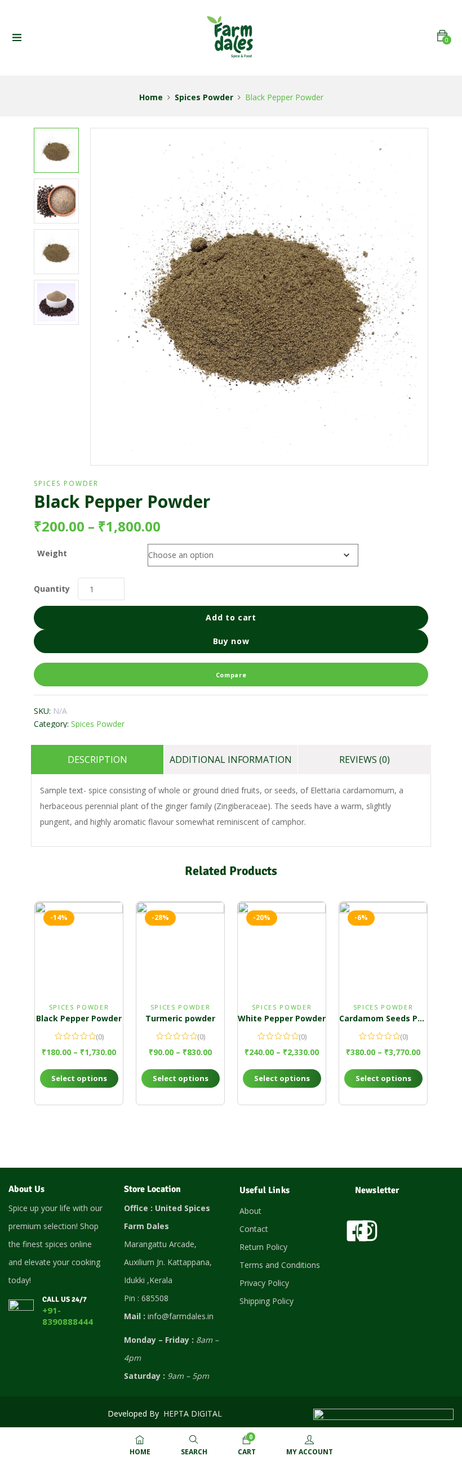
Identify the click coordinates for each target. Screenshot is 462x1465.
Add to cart (231, 617)
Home (151, 97)
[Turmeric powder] (180, 946)
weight (52, 553)
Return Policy (263, 1246)
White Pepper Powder (282, 1018)
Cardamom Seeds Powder (391, 1018)
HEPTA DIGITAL (193, 1413)
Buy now (231, 641)
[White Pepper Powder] (282, 946)
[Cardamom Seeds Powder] (383, 946)
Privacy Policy (264, 1283)
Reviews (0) (364, 759)
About (250, 1210)
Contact (253, 1228)
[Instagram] (367, 1231)
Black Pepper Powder (79, 1018)
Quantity (52, 588)
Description (97, 759)
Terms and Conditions (279, 1264)
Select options (79, 1078)
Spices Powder (204, 97)
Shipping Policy (266, 1301)
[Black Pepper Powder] (79, 946)
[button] (442, 36)
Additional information (231, 759)
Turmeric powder (180, 1018)
